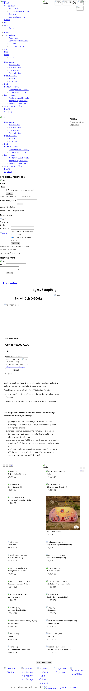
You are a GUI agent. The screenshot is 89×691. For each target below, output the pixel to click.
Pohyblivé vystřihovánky (18, 101)
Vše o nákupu (9, 6)
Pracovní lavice (15, 73)
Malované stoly (15, 67)
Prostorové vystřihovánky (19, 98)
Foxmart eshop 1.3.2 (70, 687)
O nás (6, 25)
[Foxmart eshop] (52, 687)
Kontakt (12, 28)
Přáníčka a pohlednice (17, 103)
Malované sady (15, 70)
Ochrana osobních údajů (19, 11)
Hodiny (7, 84)
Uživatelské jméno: (8, 200)
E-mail (3, 184)
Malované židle (14, 65)
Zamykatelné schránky (18, 92)
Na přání (7, 109)
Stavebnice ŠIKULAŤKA (13, 106)
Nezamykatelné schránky (19, 90)
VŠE (10, 465)
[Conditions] (3, 233)
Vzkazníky (13, 81)
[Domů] (2, 116)
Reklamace (13, 8)
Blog (6, 22)
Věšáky (12, 78)
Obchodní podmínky (17, 17)
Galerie (7, 20)
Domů (6, 3)
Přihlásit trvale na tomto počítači (21, 190)
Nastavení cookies (44, 662)
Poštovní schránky (11, 87)
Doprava (12, 14)
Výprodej (8, 112)
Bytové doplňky (10, 76)
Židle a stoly (9, 62)
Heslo (3, 187)
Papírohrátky (9, 95)
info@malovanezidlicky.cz (15, 367)
